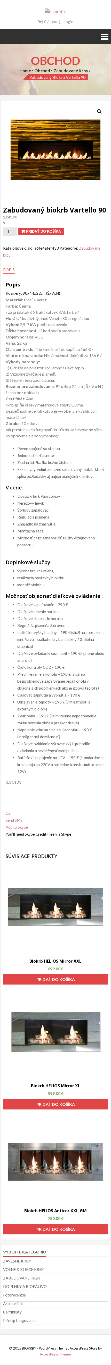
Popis (9, 269)
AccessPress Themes (55, 1354)
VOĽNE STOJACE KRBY (23, 1269)
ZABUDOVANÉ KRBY (22, 1278)
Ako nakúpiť (13, 1303)
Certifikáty (12, 1312)
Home (25, 70)
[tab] (9, 270)
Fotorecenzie (14, 1295)
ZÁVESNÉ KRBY (17, 1261)
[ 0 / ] (51, 21)
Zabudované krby (70, 70)
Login (68, 21)
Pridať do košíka (43, 231)
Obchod (42, 70)
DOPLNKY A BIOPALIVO (25, 1286)
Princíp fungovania (19, 1320)
